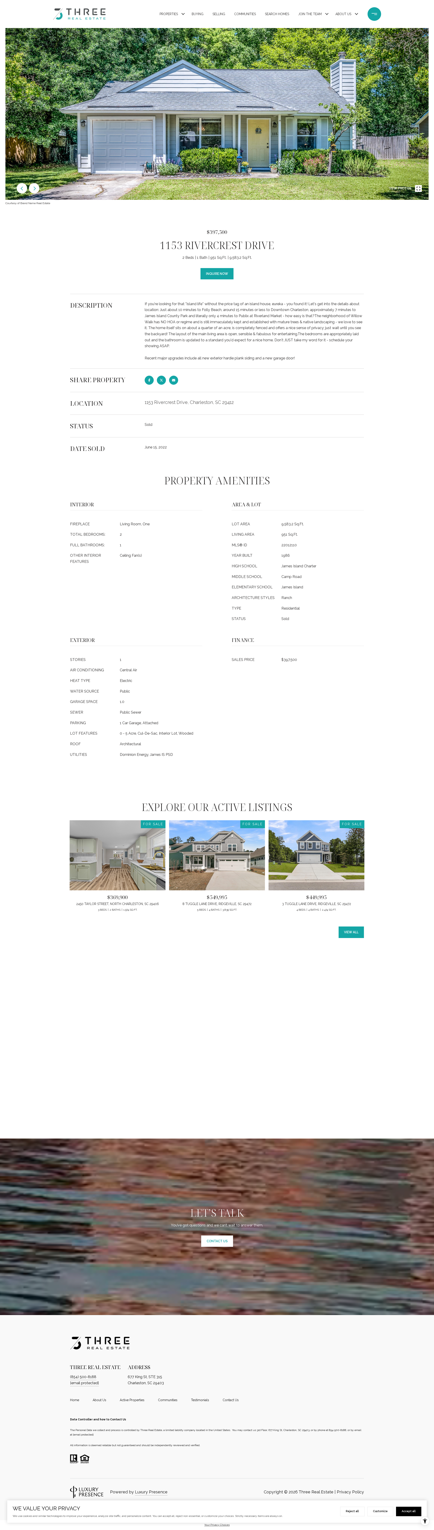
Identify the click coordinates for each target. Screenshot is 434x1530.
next (34, 188)
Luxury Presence (151, 1492)
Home (74, 1400)
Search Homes (277, 14)
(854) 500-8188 (83, 1377)
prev (22, 188)
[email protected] (83, 1434)
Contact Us (231, 1400)
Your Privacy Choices (217, 1524)
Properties (169, 14)
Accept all (409, 1511)
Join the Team (310, 14)
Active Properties (132, 1400)
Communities (245, 14)
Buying (197, 14)
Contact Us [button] (217, 1241)
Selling (218, 14)
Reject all (352, 1511)
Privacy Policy (350, 1492)
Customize (380, 1511)
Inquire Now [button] (217, 274)
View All (351, 932)
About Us (343, 14)
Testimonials (200, 1400)
